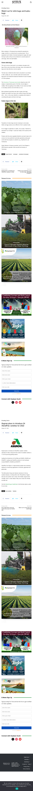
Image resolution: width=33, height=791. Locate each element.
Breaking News (6, 8)
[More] (21, 20)
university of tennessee (23, 154)
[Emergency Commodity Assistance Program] (16, 197)
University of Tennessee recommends (12, 82)
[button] (31, 2)
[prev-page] (2, 285)
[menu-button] (2, 2)
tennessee (15, 154)
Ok (17, 788)
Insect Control (9, 154)
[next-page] (5, 285)
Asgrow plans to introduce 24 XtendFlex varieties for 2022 (8, 171)
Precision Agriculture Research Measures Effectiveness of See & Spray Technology (16, 245)
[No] (31, 786)
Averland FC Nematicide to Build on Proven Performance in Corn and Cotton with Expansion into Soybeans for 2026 (16, 278)
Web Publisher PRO (6, 763)
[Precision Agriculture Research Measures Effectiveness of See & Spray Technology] (16, 231)
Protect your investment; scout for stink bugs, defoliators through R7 (24, 172)
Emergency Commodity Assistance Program (16, 212)
